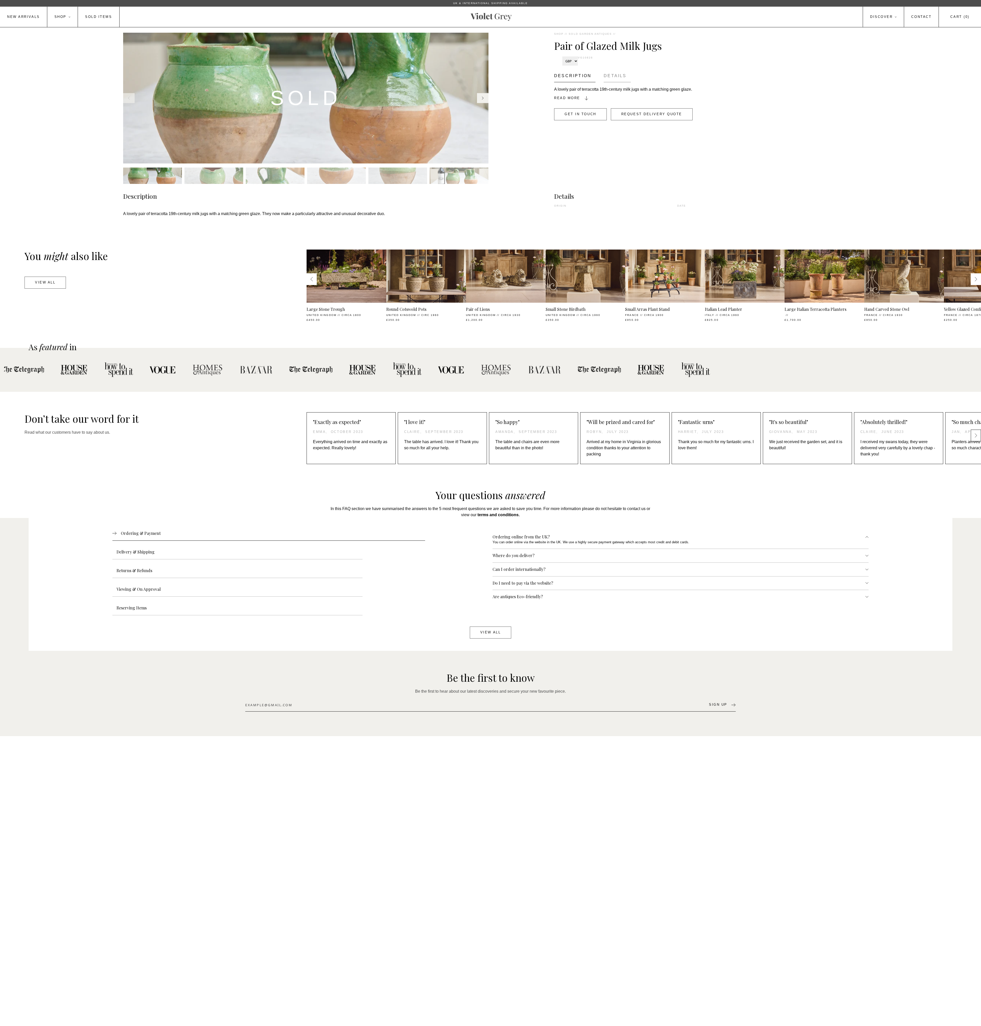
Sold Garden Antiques (590, 33)
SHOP (559, 33)
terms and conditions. (498, 515)
